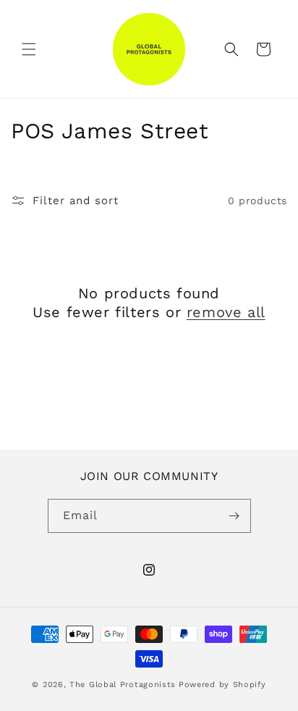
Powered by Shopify (222, 684)
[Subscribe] (234, 516)
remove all (226, 312)
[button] (29, 49)
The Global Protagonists (122, 684)
